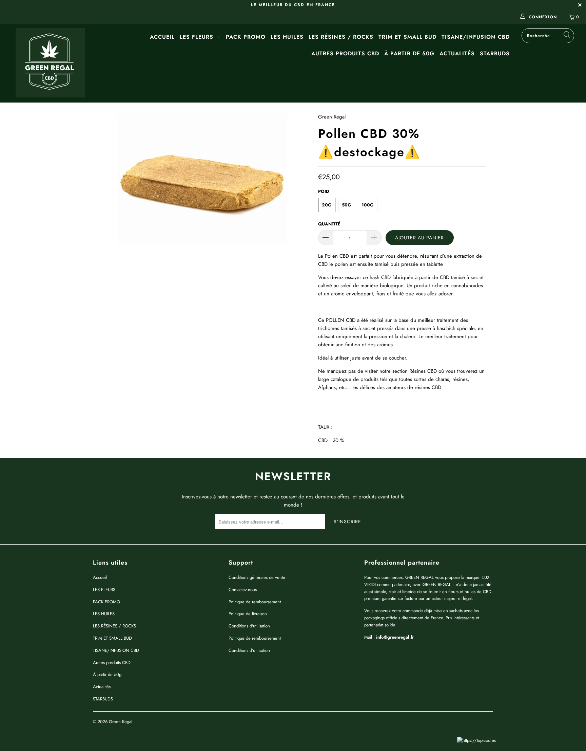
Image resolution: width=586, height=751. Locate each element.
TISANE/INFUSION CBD (476, 37)
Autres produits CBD (345, 53)
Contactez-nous (243, 589)
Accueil (162, 37)
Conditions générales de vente (257, 577)
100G (368, 205)
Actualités (457, 53)
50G (346, 205)
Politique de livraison (248, 613)
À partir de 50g (409, 53)
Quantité (329, 224)
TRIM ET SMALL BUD (407, 37)
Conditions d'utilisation (249, 626)
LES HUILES (287, 37)
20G (327, 205)
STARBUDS (495, 53)
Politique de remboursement (255, 602)
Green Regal (332, 117)
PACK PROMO (246, 37)
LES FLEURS (197, 37)
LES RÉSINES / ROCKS (341, 37)
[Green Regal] (50, 63)
